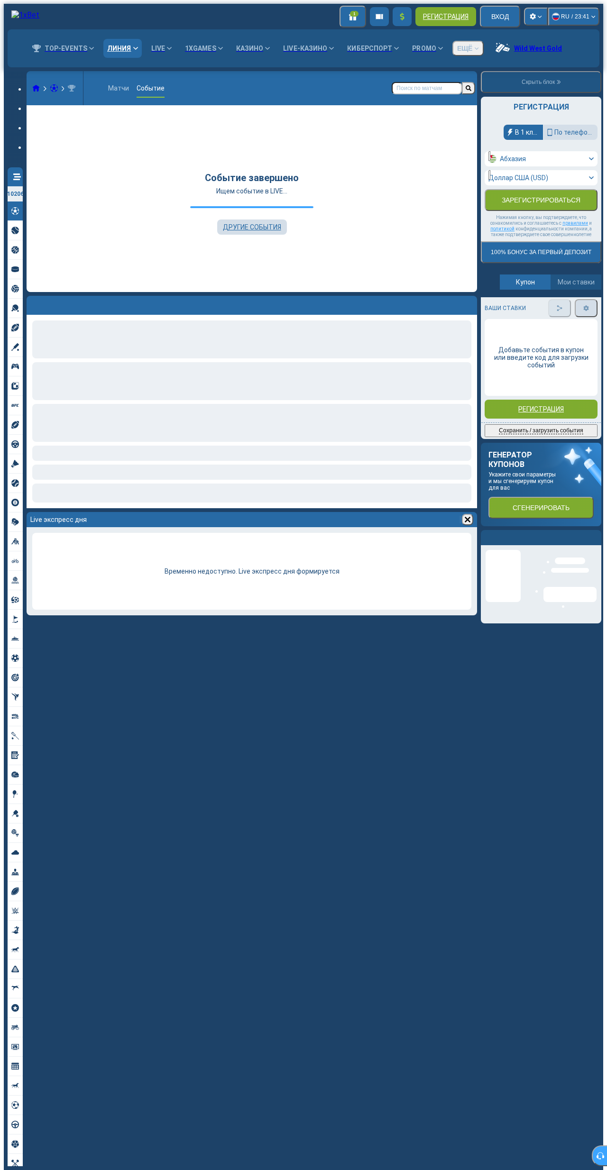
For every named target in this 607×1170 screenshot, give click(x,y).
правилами (575, 223)
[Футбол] (54, 88)
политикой (502, 228)
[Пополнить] (402, 16)
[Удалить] (467, 519)
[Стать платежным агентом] (379, 16)
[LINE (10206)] (36, 88)
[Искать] (468, 88)
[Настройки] (536, 17)
